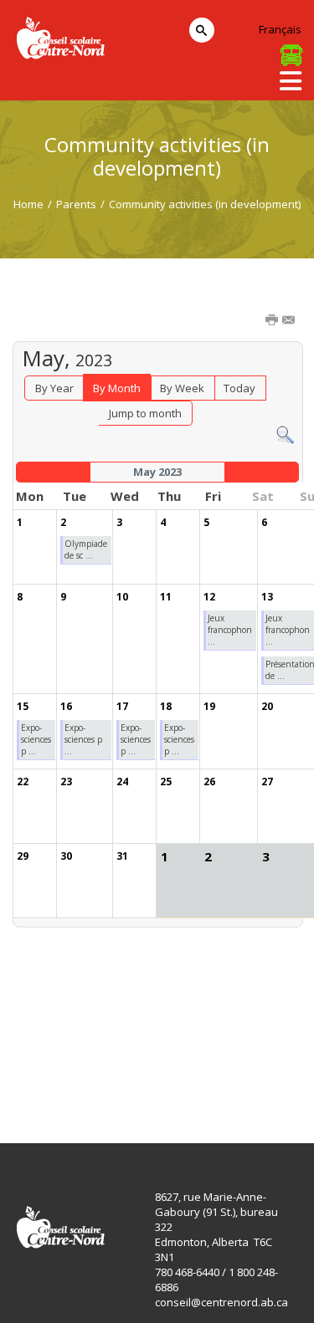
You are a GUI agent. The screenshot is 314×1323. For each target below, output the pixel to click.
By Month (117, 388)
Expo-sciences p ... (36, 739)
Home (28, 204)
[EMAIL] (289, 321)
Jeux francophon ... (230, 629)
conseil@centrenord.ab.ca (221, 1302)
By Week (182, 388)
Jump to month (145, 413)
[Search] (285, 434)
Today (239, 388)
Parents (76, 204)
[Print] (273, 321)
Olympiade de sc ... (85, 549)
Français (280, 29)
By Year (54, 388)
